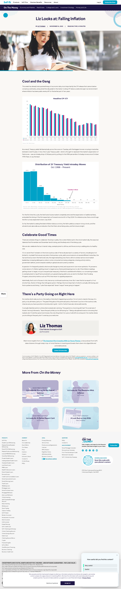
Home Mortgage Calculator (69, 448)
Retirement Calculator (67, 454)
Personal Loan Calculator (68, 450)
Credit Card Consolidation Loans (10, 476)
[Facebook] (83, 450)
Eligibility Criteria (46, 452)
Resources (47, 2)
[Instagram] (93, 450)
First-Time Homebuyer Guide (69, 452)
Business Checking (7, 549)
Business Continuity (47, 456)
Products (16, 2)
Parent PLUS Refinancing (8, 449)
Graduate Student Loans (8, 463)
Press (23, 449)
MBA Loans (5, 467)
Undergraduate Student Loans (9, 460)
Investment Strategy (67, 7)
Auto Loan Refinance (7, 495)
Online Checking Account (8, 531)
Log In (99, 2)
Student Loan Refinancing (8, 442)
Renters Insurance (6, 515)
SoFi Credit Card (6, 526)
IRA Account (5, 506)
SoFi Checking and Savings (9, 529)
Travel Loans (5, 483)
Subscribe (113, 445)
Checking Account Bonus (8, 538)
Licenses (44, 447)
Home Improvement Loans (9, 479)
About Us (24, 440)
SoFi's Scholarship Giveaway (69, 457)
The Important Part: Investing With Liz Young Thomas (61, 341)
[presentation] (60, 120)
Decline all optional (52, 583)
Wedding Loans (6, 486)
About (56, 2)
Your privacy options (51, 459)
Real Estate (40, 7)
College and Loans (52, 7)
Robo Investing (6, 503)
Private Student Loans (7, 458)
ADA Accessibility (46, 454)
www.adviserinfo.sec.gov (81, 357)
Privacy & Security (46, 440)
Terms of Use (45, 442)
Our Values (25, 447)
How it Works (25, 445)
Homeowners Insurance (8, 517)
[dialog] (100, 570)
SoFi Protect (5, 513)
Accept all (68, 583)
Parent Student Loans (7, 472)
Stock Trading (5, 508)
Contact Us (25, 459)
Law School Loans (6, 465)
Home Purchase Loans (8, 490)
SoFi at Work (5, 545)
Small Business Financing (8, 547)
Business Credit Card (7, 552)
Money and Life (81, 7)
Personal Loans (6, 474)
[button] (100, 565)
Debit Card (5, 535)
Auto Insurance (6, 519)
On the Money (25, 461)
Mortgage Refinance (7, 492)
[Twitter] (90, 450)
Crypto (4, 540)
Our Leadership (26, 442)
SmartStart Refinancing (8, 456)
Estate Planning (6, 524)
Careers (24, 454)
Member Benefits (36, 2)
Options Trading (6, 510)
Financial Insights (6, 542)
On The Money (11, 7)
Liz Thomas (41, 26)
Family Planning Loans (7, 481)
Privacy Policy (86, 578)
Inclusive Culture (26, 456)
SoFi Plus (25, 2)
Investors (24, 452)
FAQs (23, 463)
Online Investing (6, 497)
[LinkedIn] (86, 450)
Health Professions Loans (8, 470)
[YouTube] (97, 450)
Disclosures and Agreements (49, 445)
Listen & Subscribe (60, 350)
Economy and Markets (27, 7)
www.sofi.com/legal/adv (92, 359)
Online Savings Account (8, 533)
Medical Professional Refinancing (10, 451)
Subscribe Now (110, 2)
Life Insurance (5, 522)
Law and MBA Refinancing (8, 453)
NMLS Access (45, 449)
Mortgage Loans (6, 488)
